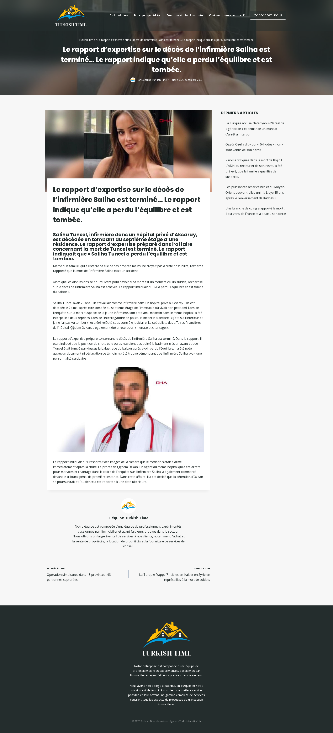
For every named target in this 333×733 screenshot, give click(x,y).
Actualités (118, 15)
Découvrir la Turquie (185, 15)
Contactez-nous (268, 15)
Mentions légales (167, 721)
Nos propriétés (147, 15)
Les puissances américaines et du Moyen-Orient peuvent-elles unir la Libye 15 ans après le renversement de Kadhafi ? (255, 192)
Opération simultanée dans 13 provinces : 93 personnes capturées (79, 574)
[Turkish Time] (71, 14)
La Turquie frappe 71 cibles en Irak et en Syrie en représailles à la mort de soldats (174, 574)
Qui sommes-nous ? (227, 15)
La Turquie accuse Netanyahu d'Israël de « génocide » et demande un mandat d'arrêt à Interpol (254, 128)
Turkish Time (87, 40)
